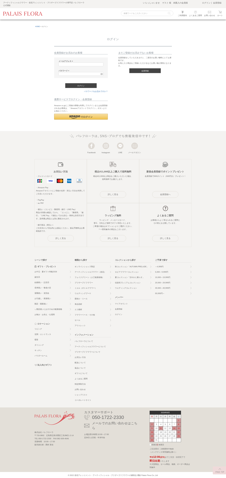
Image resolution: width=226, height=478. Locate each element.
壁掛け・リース (81, 299)
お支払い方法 (80, 357)
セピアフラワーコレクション (127, 272)
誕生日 (37, 277)
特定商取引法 (80, 384)
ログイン (206, 3)
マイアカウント (121, 304)
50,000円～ (160, 293)
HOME (37, 26)
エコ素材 (78, 309)
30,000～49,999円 (162, 288)
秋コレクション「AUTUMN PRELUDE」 (131, 267)
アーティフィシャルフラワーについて (90, 346)
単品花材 (78, 304)
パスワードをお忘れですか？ (96, 91)
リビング (38, 329)
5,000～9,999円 (161, 272)
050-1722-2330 (108, 417)
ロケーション (43, 324)
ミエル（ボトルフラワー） (86, 288)
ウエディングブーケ (83, 293)
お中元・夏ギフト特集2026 (46, 272)
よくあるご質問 (81, 379)
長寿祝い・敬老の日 (43, 288)
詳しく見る (60, 238)
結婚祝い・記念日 (42, 282)
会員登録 (217, 3)
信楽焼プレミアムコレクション (128, 283)
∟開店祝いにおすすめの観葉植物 (48, 309)
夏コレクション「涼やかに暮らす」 (129, 277)
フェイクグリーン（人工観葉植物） (89, 277)
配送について (80, 363)
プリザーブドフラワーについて (87, 352)
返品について (80, 368)
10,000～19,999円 (162, 277)
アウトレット (80, 325)
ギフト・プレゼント (46, 266)
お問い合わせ (80, 389)
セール (77, 320)
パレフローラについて (84, 341)
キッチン (38, 350)
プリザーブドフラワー (84, 283)
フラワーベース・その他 (85, 315)
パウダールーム (41, 356)
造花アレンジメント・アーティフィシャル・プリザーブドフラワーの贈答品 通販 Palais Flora (112, 475)
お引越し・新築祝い (43, 298)
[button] (81, 117)
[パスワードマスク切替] (101, 74)
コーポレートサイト (83, 400)
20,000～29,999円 (162, 283)
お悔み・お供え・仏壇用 (45, 314)
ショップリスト (81, 395)
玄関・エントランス (43, 334)
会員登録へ (165, 194)
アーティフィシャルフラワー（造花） (90, 272)
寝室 (36, 340)
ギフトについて (81, 373)
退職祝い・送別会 (42, 293)
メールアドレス (66, 61)
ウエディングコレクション (126, 288)
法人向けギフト (44, 365)
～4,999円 (159, 267)
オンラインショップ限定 (85, 267)
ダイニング (39, 345)
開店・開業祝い (41, 304)
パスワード (64, 71)
